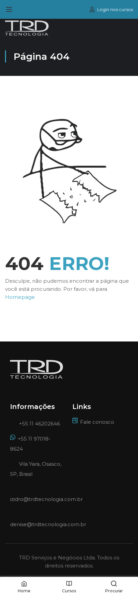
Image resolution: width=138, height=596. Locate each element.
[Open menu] (10, 9)
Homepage (20, 297)
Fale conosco (97, 422)
